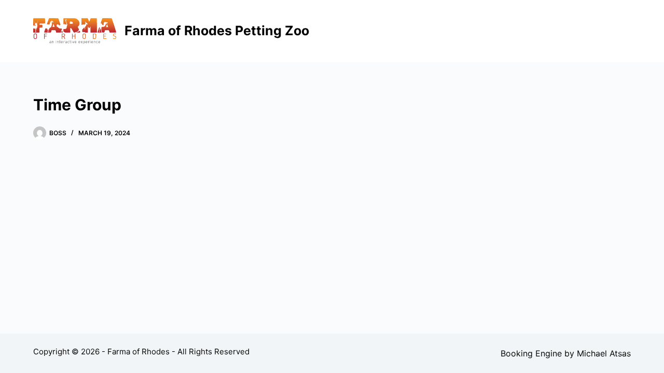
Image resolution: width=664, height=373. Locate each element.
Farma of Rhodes (138, 351)
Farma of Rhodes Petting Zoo (217, 30)
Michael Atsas (604, 353)
